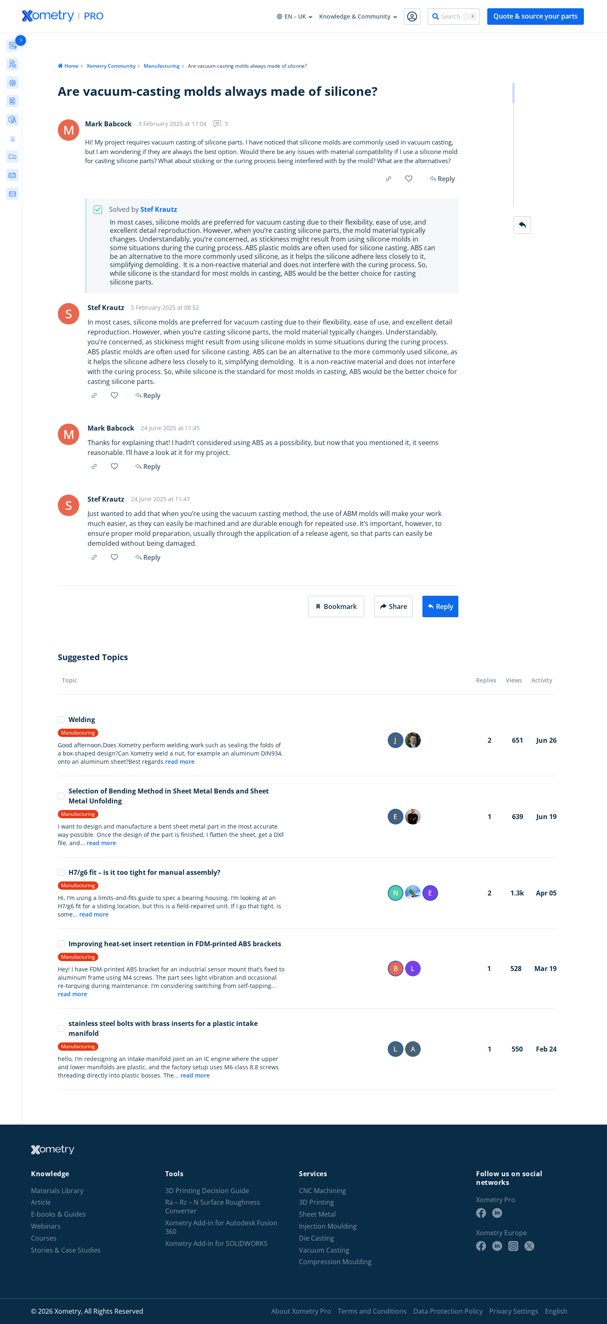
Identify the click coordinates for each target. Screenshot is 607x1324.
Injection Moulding (328, 1226)
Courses (44, 1238)
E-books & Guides (58, 1214)
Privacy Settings (513, 1311)
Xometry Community (111, 65)
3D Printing (316, 1202)
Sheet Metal (317, 1214)
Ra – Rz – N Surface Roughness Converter (212, 1206)
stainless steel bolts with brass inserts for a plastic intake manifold (163, 1028)
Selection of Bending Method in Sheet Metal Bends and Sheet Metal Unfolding (169, 795)
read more (179, 761)
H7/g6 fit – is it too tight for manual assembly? (145, 872)
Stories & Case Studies (66, 1250)
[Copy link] (388, 178)
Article (41, 1202)
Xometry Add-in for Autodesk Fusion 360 (221, 1227)
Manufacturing (162, 65)
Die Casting (316, 1238)
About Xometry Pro (301, 1311)
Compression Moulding (335, 1262)
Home (71, 65)
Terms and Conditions (372, 1311)
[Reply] (522, 225)
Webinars (46, 1226)
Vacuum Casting (324, 1250)
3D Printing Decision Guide (207, 1191)
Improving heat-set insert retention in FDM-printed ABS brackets (175, 943)
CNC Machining (322, 1191)
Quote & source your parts (535, 16)
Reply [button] (152, 395)
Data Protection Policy (448, 1311)
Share (398, 606)
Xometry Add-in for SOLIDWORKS (216, 1243)
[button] (336, 606)
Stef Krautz (158, 209)
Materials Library (57, 1191)
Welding (82, 719)
